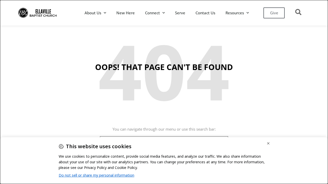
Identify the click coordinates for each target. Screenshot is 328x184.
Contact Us (205, 12)
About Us (93, 12)
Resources (234, 12)
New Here (125, 12)
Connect (152, 12)
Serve (180, 12)
